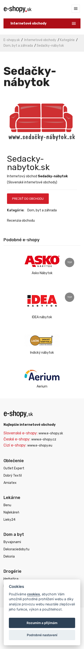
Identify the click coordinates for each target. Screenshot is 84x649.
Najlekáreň (11, 512)
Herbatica (11, 579)
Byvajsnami (12, 542)
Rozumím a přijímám (42, 623)
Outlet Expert (14, 468)
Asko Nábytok (42, 273)
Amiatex (10, 483)
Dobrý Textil (13, 476)
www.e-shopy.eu (39, 445)
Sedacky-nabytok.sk (28, 163)
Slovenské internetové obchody (32, 182)
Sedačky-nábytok (50, 46)
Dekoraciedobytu (16, 549)
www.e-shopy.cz (43, 439)
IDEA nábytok (42, 317)
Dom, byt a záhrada (18, 46)
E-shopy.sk (12, 40)
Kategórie (67, 40)
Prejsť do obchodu (28, 198)
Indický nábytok (42, 353)
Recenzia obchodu (21, 221)
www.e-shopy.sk (50, 433)
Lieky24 (9, 520)
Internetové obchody (40, 40)
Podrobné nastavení (42, 635)
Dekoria (9, 556)
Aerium (42, 386)
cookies (33, 594)
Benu (7, 505)
